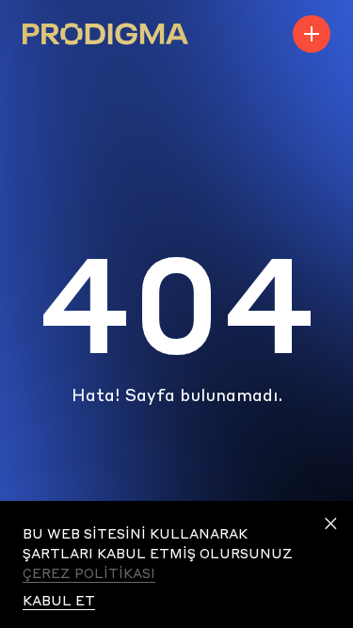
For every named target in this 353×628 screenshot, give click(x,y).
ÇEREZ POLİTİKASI (89, 573)
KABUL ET (59, 600)
